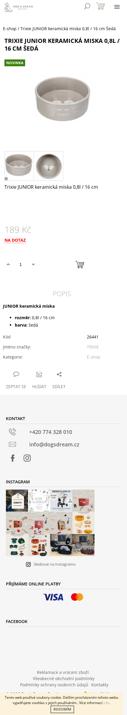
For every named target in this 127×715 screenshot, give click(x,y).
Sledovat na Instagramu (55, 564)
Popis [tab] (62, 293)
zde (106, 702)
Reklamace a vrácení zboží (63, 672)
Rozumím (62, 709)
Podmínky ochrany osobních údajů (54, 684)
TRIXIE (93, 347)
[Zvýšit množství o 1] (8, 264)
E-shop (93, 357)
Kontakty (99, 684)
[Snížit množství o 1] (33, 264)
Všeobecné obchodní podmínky (64, 678)
